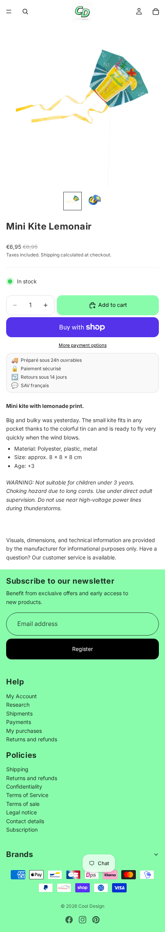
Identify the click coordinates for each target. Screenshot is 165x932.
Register (82, 649)
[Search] (25, 11)
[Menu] (9, 11)
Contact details (25, 820)
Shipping (17, 769)
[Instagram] (82, 919)
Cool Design (91, 906)
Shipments (19, 713)
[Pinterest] (96, 919)
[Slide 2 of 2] (92, 201)
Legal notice (21, 812)
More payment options (83, 345)
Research (18, 704)
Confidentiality (24, 786)
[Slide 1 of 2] (72, 201)
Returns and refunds (31, 739)
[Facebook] (69, 919)
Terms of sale (23, 803)
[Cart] (155, 11)
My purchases (24, 730)
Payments (18, 722)
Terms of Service (27, 795)
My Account (21, 695)
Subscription (22, 829)
